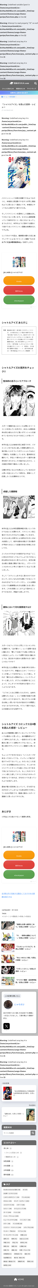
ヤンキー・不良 (9, 1231)
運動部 (15, 916)
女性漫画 (8, 1161)
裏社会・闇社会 (9, 1261)
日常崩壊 (8, 1254)
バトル (17, 1212)
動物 (14, 1239)
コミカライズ (9, 1205)
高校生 (28, 916)
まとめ (7, 1148)
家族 (6, 1246)
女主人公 (24, 1239)
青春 (21, 916)
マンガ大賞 (17, 1223)
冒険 (6, 1239)
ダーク (7, 1212)
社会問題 (8, 1257)
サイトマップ (31, 89)
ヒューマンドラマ (10, 1220)
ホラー (7, 1223)
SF (25, 1189)
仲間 (23, 1235)
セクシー (8, 1208)
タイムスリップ (20, 1208)
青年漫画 (15, 910)
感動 (14, 1250)
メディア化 (28, 1227)
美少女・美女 (19, 1257)
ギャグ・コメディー (21, 1201)
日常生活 (18, 1254)
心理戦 (23, 1246)
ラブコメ (22, 1231)
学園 (7, 1242)
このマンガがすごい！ (11, 1197)
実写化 (23, 1242)
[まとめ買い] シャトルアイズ (12, 272)
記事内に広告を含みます (19, 93)
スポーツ (6, 916)
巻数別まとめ (20, 89)
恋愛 (6, 1250)
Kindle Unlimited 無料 (12, 1189)
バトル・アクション (11, 1216)
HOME (20, 1279)
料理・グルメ (25, 1250)
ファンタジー (25, 1220)
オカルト (8, 1201)
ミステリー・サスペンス (12, 1227)
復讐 (14, 1246)
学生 (15, 1242)
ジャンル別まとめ (8, 89)
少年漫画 (8, 1170)
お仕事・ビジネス (10, 1193)
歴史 (27, 1254)
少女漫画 (8, 1165)
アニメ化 (26, 1197)
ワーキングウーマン (11, 1235)
